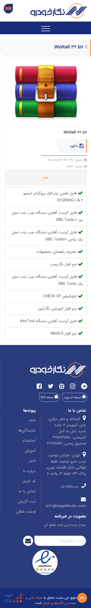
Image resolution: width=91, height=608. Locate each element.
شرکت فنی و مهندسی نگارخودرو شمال (51, 600)
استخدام (29, 441)
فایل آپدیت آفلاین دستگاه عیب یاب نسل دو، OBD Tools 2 (47, 216)
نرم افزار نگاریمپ (64, 264)
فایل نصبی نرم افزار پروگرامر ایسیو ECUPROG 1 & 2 (53, 196)
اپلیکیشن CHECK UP (60, 296)
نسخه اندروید (73, 397)
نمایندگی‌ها (27, 430)
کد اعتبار (29, 481)
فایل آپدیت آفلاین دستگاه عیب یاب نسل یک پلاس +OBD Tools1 (47, 235)
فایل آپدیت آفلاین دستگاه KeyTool (49, 321)
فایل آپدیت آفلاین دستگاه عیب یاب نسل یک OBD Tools (47, 280)
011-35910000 (70, 487)
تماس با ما (27, 491)
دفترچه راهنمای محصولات (57, 252)
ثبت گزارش (27, 501)
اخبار (32, 461)
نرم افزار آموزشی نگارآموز (58, 309)
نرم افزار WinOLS (64, 334)
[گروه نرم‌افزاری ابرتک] (13, 597)
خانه (32, 420)
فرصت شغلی (26, 512)
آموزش (30, 451)
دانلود (74, 146)
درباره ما (29, 471)
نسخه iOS (47, 397)
